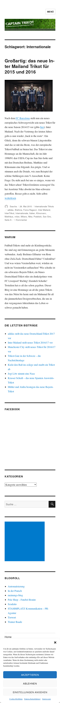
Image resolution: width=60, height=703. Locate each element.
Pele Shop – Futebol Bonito (22, 599)
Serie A (8, 219)
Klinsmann (41, 213)
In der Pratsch (15, 590)
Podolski (38, 216)
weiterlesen (10, 198)
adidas (11, 209)
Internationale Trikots (44, 206)
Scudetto (12, 604)
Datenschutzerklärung (32, 699)
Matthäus (9, 216)
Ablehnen (30, 683)
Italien (32, 213)
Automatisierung (16, 586)
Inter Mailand (44, 209)
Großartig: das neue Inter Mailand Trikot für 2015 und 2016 (29, 66)
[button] (55, 642)
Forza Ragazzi (30, 209)
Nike (30, 216)
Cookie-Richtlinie (16, 699)
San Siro (47, 216)
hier (42, 127)
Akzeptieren (30, 674)
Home (8, 637)
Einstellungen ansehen (30, 692)
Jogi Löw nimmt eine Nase (21, 373)
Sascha (13, 206)
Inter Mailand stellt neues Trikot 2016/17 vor (30, 342)
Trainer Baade (15, 621)
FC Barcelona (23, 118)
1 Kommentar (20, 219)
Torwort (12, 617)
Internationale (22, 213)
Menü (50, 11)
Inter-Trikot (9, 213)
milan (17, 216)
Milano (24, 216)
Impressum (46, 699)
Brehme (18, 209)
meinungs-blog (15, 595)
